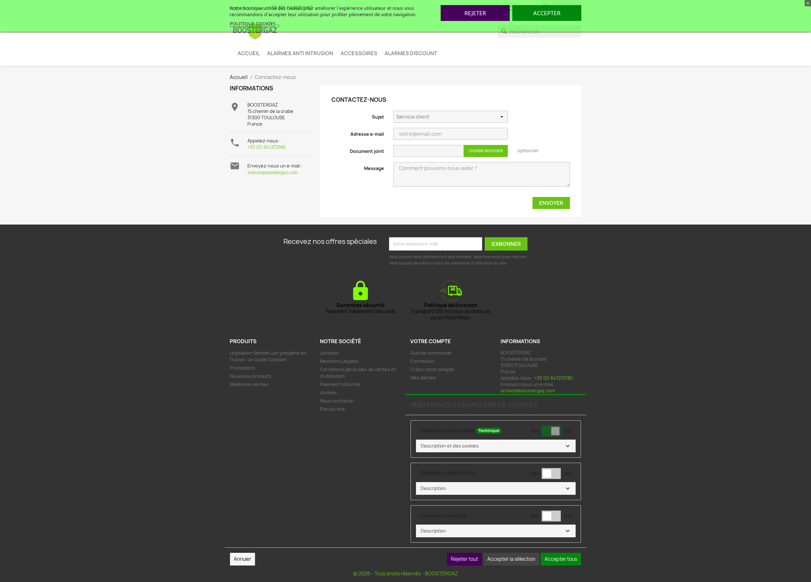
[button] (496, 446)
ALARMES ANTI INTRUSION (300, 53)
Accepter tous (561, 559)
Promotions (242, 368)
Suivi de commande (431, 353)
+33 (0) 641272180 (266, 147)
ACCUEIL (249, 53)
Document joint (367, 151)
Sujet (378, 117)
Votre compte (430, 341)
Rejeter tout (464, 559)
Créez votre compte (432, 369)
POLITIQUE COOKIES (253, 23)
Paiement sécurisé (340, 384)
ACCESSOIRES (359, 53)
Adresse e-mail (367, 134)
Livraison (329, 353)
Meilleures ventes (249, 384)
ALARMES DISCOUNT (411, 53)
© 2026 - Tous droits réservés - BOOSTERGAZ (405, 573)
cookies (328, 392)
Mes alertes (423, 378)
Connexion (422, 361)
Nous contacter (337, 401)
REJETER (475, 13)
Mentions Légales (339, 361)
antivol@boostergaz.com (272, 172)
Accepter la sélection (511, 559)
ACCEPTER (546, 13)
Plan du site (332, 409)
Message (374, 168)
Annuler (242, 559)
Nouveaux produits (250, 376)
